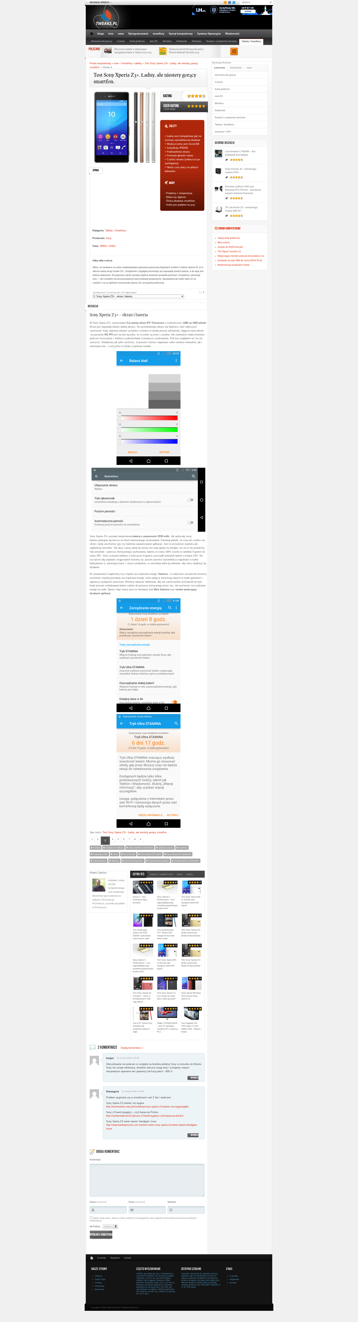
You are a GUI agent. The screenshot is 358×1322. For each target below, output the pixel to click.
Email (131, 1202)
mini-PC (154, 41)
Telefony (115, 861)
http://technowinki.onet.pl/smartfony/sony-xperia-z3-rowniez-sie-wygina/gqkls (147, 1106)
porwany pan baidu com (208, 1280)
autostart (149, 1282)
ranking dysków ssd (190, 1285)
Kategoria (219, 68)
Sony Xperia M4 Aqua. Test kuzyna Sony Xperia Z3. (191, 996)
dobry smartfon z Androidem (141, 848)
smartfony (158, 33)
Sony (109, 238)
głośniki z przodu (166, 848)
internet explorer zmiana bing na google (199, 1282)
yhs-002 (164, 1287)
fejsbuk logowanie (166, 1289)
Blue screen (224, 242)
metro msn (159, 1282)
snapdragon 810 (100, 854)
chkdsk (139, 1273)
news (121, 33)
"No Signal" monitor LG (229, 251)
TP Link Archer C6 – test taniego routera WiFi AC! (241, 209)
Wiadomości (232, 33)
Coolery (121, 41)
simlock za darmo (167, 1291)
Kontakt (127, 1258)
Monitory (167, 41)
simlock (139, 1280)
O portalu (101, 1258)
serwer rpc (153, 1291)
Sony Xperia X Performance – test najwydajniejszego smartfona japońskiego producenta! (167, 903)
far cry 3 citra (142, 1294)
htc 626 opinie (189, 1287)
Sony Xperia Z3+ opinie (151, 854)
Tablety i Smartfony (251, 41)
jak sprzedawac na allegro (154, 1288)
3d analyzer (141, 1291)
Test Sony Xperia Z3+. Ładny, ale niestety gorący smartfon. (135, 832)
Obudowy (196, 41)
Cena (249, 68)
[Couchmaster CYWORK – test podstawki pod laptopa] (218, 153)
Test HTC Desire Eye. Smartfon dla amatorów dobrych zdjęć (143, 1027)
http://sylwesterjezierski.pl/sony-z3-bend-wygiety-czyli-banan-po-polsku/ (144, 1115)
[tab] (220, 67)
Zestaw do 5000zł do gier (230, 247)
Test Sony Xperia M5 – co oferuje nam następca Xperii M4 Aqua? (191, 901)
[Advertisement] (125, 202)
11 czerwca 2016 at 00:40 (128, 1058)
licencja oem (154, 1287)
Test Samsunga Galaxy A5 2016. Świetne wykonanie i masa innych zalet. (142, 934)
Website (172, 1202)
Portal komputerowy (100, 63)
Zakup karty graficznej (229, 238)
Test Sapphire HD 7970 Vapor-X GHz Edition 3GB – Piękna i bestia (191, 1027)
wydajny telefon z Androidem (186, 861)
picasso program (189, 1280)
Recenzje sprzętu (98, 2)
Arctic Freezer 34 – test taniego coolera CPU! (240, 171)
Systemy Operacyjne (209, 33)
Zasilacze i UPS (223, 131)
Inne (110, 33)
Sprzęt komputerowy (181, 33)
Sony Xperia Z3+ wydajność (179, 854)
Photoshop (99, 1286)
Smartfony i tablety (131, 63)
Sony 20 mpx (129, 854)
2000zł (103, 246)
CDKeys (98, 1276)
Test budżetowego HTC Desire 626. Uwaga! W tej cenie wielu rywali (165, 934)
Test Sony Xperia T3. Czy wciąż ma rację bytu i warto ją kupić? (166, 996)
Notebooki (181, 41)
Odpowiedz (195, 1078)
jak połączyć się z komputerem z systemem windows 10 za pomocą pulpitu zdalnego (155, 1275)
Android (96, 848)
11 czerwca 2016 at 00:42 (133, 1091)
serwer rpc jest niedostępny (158, 1278)
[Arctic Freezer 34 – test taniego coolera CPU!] (218, 171)
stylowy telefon (99, 861)
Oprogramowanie (138, 33)
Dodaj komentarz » (132, 1047)
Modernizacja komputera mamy (233, 265)
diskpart (140, 1285)
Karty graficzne (137, 41)
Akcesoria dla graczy (101, 41)
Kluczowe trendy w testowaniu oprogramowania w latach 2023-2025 (133, 51)
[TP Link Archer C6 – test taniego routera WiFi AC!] (218, 209)
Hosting (98, 1283)
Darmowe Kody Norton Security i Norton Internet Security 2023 (186, 51)
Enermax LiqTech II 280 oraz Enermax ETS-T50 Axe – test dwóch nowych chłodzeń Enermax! (243, 190)
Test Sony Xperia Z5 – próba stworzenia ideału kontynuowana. (191, 933)
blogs (100, 33)
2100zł (111, 246)
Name (93, 1202)
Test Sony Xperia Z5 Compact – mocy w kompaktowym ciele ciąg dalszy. (142, 997)
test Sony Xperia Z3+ (134, 861)
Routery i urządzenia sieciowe (221, 41)
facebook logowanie (154, 1285)
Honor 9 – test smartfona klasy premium (140, 900)
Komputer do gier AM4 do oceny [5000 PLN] (240, 260)
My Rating (95, 1226)
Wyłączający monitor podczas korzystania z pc (241, 256)
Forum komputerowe (229, 228)
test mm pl (169, 1282)
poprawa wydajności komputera (203, 1278)
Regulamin (115, 1258)
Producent (236, 68)
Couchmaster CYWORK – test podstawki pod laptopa (240, 153)
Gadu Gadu (100, 1279)
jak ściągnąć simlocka (154, 1280)
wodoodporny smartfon (159, 861)
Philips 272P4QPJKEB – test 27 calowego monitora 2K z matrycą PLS (167, 1027)
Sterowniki (99, 1289)
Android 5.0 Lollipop (114, 848)
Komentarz (95, 1159)
